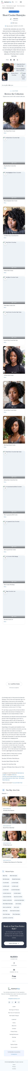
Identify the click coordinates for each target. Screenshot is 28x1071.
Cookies (14, 1068)
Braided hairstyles (16, 879)
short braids (18, 903)
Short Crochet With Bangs (9, 584)
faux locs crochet (18, 896)
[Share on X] (17, 60)
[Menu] (20, 2)
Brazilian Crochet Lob (8, 619)
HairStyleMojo (11, 1062)
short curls (16, 907)
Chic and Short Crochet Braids (10, 410)
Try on (14, 128)
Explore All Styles (13, 943)
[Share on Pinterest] (11, 60)
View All (4, 793)
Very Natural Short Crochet (9, 131)
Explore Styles (14, 1044)
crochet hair (5, 889)
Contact (14, 1028)
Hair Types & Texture (14, 1009)
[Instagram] (9, 1002)
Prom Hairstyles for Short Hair (10, 778)
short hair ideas (6, 914)
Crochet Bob (6, 882)
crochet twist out (7, 893)
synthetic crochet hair (8, 917)
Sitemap (14, 1037)
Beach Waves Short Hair (13, 761)
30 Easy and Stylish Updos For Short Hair (13, 776)
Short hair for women (14, 910)
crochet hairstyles (15, 889)
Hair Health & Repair (14, 1015)
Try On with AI (14, 1047)
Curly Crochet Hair (7, 896)
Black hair (5, 875)
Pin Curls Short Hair (11, 764)
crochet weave (17, 893)
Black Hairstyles (13, 875)
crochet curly (15, 886)
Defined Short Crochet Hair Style (10, 480)
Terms (14, 1064)
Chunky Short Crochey (8, 270)
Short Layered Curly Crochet (10, 549)
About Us (14, 1025)
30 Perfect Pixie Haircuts (13, 758)
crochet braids (15, 882)
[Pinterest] (15, 1002)
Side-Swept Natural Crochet (9, 445)
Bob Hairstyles (6, 879)
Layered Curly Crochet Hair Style (11, 340)
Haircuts (14, 774)
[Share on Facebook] (14, 60)
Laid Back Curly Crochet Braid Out (11, 235)
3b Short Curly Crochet (8, 375)
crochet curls (6, 886)
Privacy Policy (14, 1031)
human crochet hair (7, 900)
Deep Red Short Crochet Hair (10, 165)
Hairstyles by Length (11, 6)
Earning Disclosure (14, 1034)
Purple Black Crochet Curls (9, 305)
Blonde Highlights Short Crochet (10, 200)
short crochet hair (7, 907)
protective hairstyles (19, 900)
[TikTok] (12, 1002)
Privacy (14, 1066)
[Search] (12, 2)
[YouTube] (18, 1002)
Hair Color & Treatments (14, 1012)
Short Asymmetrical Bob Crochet (10, 514)
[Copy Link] (20, 60)
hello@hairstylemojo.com (14, 998)
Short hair (5, 910)
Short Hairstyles (21, 6)
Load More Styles (15, 684)
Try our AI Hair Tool (17, 782)
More (5, 133)
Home (3, 6)
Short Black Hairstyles (8, 903)
